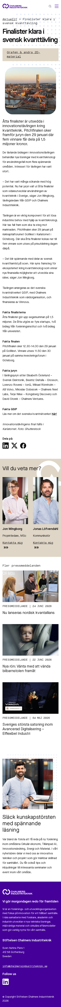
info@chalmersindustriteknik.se (25, 966)
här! (54, 414)
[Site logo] (15, 6)
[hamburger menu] (56, 6)
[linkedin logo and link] (6, 982)
